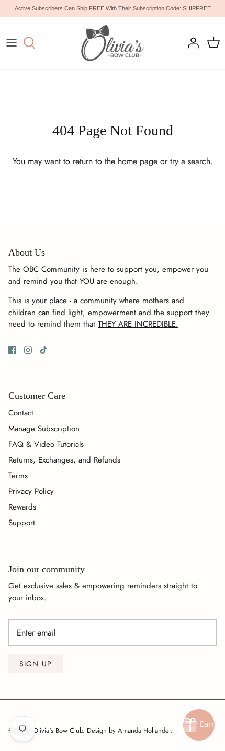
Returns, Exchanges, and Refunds (64, 460)
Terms (18, 475)
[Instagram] (28, 350)
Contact (20, 413)
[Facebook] (12, 350)
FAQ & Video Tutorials (46, 444)
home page (138, 161)
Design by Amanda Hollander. (130, 730)
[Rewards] (199, 725)
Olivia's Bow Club (58, 730)
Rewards (22, 507)
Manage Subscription (44, 428)
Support (21, 522)
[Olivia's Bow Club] (112, 43)
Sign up (35, 663)
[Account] (190, 42)
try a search (190, 161)
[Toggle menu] (11, 42)
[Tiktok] (44, 350)
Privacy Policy (31, 491)
